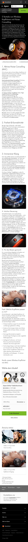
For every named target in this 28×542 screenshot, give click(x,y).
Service (4, 512)
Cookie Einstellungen (6, 532)
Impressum (13, 532)
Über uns (4, 517)
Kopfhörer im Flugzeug (9, 471)
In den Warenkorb (14, 413)
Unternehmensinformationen (7, 535)
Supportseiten (12, 497)
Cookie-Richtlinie (14, 530)
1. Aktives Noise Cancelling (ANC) (9, 61)
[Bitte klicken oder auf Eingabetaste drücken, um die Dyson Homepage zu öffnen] (6, 6)
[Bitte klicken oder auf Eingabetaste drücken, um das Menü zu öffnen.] (2, 6)
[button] (14, 377)
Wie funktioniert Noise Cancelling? (11, 80)
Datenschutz (7, 530)
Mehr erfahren (14, 417)
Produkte (4, 508)
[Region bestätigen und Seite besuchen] (25, 2)
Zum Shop (23, 10)
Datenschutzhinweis (19, 532)
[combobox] (12, 2)
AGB (3, 530)
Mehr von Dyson (6, 521)
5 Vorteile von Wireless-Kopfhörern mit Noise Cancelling (7, 10)
